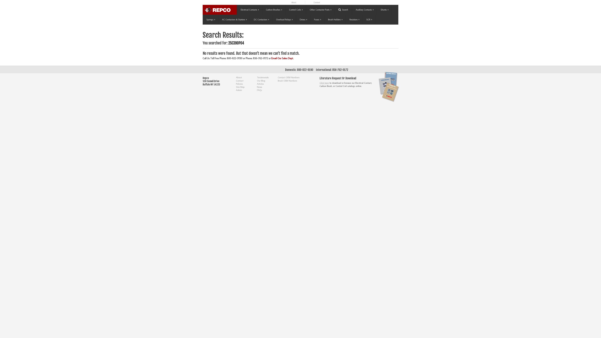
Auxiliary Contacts (365, 9)
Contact (317, 2)
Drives (303, 19)
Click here (324, 82)
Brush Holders (335, 19)
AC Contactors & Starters (234, 19)
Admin (239, 90)
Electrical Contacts (250, 9)
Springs (210, 19)
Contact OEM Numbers (289, 77)
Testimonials (263, 77)
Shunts (385, 9)
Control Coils (296, 9)
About (293, 2)
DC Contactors (261, 19)
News (259, 86)
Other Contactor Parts (320, 9)
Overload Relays (284, 19)
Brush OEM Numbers (287, 80)
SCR (369, 19)
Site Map (240, 86)
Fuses (317, 19)
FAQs (259, 90)
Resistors (354, 19)
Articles (260, 83)
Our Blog (261, 80)
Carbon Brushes (274, 9)
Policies (239, 83)
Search (345, 9)
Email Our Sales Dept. (282, 58)
